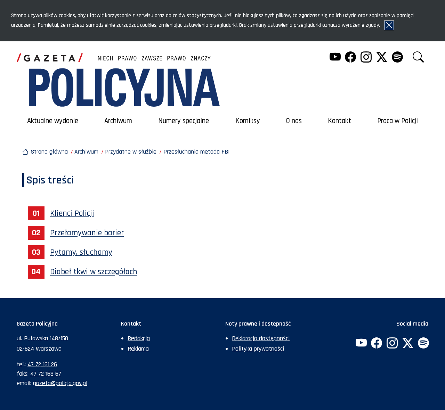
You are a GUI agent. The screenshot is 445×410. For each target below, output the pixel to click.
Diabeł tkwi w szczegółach (93, 271)
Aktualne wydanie (52, 120)
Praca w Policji (397, 120)
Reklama (138, 349)
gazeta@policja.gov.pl (60, 383)
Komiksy (247, 120)
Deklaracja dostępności (261, 338)
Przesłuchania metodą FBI (196, 152)
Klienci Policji (72, 213)
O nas (294, 120)
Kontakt (339, 120)
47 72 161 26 (42, 364)
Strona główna (49, 152)
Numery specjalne (183, 120)
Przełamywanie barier (87, 233)
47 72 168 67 (45, 374)
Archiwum (118, 120)
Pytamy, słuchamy (81, 252)
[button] (418, 57)
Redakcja (139, 338)
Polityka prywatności (258, 349)
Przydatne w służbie (130, 152)
